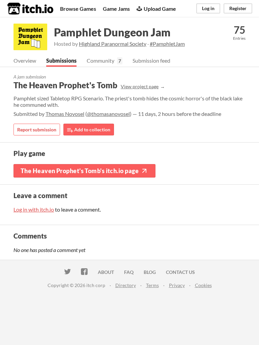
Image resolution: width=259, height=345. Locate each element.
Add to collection (91, 129)
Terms (152, 285)
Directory (125, 285)
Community (100, 60)
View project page (140, 86)
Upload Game (160, 8)
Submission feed (151, 60)
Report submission (36, 129)
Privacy (177, 285)
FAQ (129, 272)
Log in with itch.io (33, 209)
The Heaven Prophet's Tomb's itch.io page (80, 171)
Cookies (203, 285)
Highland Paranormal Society (112, 43)
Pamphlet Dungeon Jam (112, 32)
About (106, 272)
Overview (24, 60)
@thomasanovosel (108, 114)
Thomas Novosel (65, 114)
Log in (208, 8)
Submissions (61, 60)
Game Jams (116, 8)
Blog (150, 272)
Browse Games (78, 8)
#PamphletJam (167, 43)
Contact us (180, 272)
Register (238, 8)
